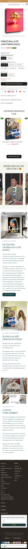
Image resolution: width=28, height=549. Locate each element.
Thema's (17, 466)
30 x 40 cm (4, 64)
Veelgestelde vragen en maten (11, 99)
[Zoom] (25, 9)
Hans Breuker (14, 4)
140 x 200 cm (21, 68)
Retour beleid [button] (9, 294)
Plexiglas (10, 58)
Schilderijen (4, 472)
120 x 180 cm (13, 68)
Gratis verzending (7, 103)
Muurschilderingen (5, 494)
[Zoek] (24, 4)
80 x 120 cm (19, 64)
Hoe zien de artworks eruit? (7, 55)
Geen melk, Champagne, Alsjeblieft (12, 142)
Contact (3, 466)
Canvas (3, 58)
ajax (2, 490)
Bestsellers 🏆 (18, 468)
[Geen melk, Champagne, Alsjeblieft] (12, 128)
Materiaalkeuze (4, 474)
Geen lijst (4, 75)
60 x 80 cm (11, 64)
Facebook (3, 506)
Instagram (3, 509)
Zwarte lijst (11, 75)
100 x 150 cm (5, 68)
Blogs (2, 486)
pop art (3, 492)
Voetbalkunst (18, 475)
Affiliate (3, 481)
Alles (16, 480)
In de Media (4, 488)
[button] (2, 189)
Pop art (16, 478)
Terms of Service (5, 483)
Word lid (14, 524)
